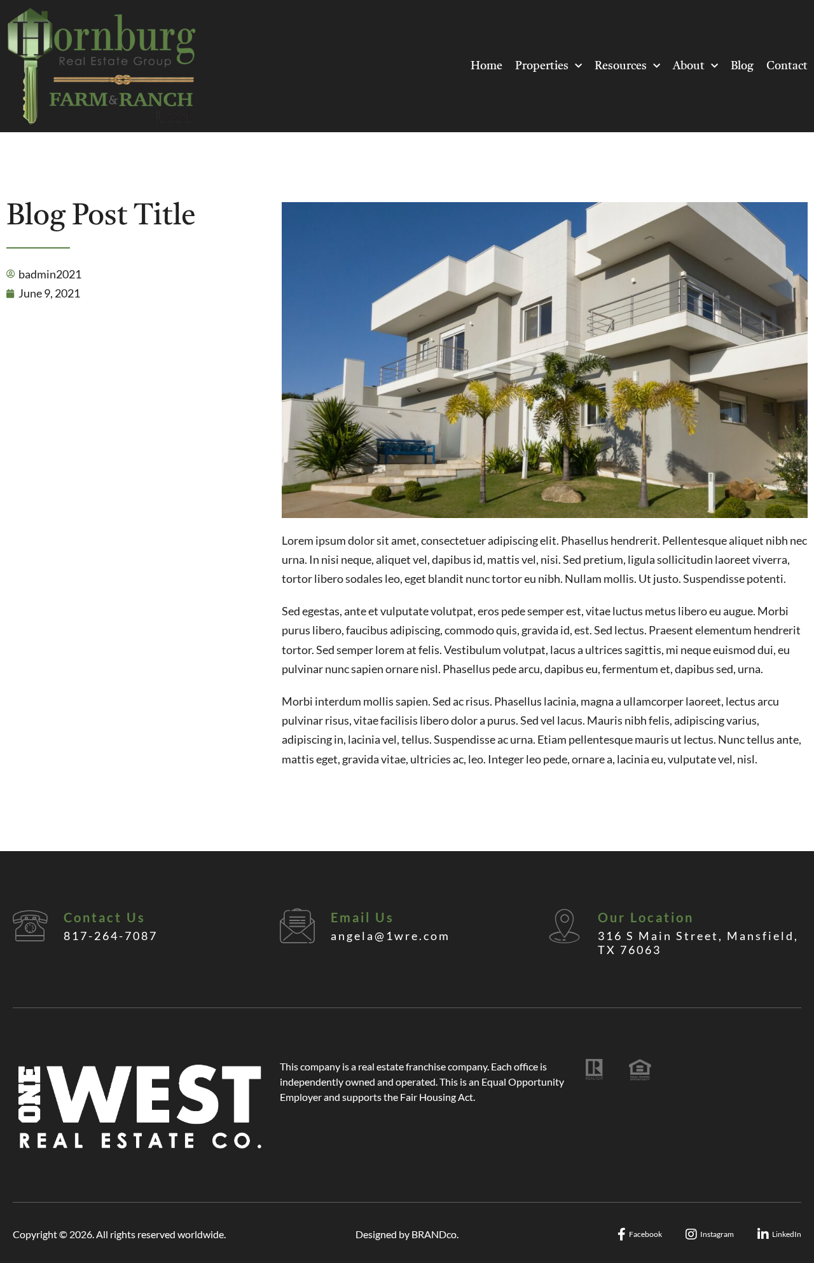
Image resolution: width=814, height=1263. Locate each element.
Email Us (362, 917)
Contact (787, 66)
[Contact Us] (30, 925)
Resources (621, 66)
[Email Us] (297, 925)
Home (486, 66)
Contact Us (105, 917)
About (689, 66)
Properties (542, 66)
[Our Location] (564, 925)
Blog (742, 66)
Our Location (646, 917)
